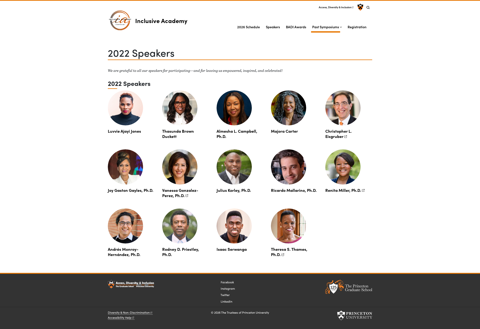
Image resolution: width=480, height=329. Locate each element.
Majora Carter (284, 131)
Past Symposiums (326, 26)
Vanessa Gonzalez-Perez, (180, 192)
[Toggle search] (368, 7)
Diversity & (129, 312)
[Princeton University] (360, 7)
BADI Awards (296, 27)
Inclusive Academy (161, 20)
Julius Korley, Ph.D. (234, 190)
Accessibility (119, 317)
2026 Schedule (248, 27)
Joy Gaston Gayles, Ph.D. (130, 190)
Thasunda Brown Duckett (178, 133)
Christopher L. (338, 133)
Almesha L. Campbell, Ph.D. (237, 133)
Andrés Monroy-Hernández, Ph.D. (124, 251)
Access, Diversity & (335, 7)
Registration (357, 27)
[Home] (121, 22)
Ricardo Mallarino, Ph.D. (294, 190)
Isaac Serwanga (232, 249)
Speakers (273, 27)
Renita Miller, (343, 190)
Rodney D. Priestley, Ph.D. (180, 251)
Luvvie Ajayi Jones (124, 131)
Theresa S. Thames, (289, 251)
